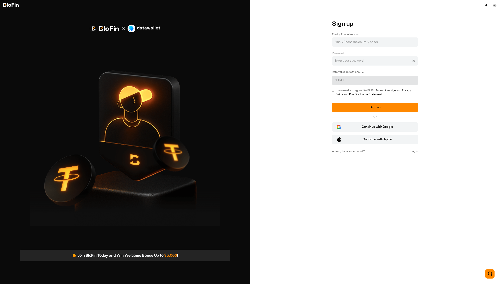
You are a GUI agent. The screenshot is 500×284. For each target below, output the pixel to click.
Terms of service (386, 90)
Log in (414, 151)
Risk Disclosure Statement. (366, 94)
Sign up (375, 107)
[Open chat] (490, 274)
